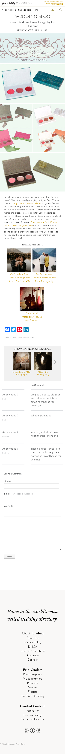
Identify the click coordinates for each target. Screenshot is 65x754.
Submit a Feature (32, 719)
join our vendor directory (53, 2)
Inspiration (32, 710)
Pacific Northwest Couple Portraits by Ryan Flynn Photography (44, 278)
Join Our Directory (32, 696)
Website (9, 506)
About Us (32, 638)
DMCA (32, 646)
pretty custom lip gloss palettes (26, 203)
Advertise (32, 655)
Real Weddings (32, 715)
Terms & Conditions (32, 651)
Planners (32, 683)
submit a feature (57, 4)
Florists (32, 691)
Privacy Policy (32, 642)
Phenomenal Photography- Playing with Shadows (31, 317)
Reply (4, 399)
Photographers (32, 674)
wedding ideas (28, 337)
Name (8, 481)
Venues (32, 687)
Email (18, 493)
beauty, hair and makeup (13, 337)
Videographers (32, 678)
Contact (32, 659)
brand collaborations (54, 3)
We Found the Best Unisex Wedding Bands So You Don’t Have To (19, 278)
